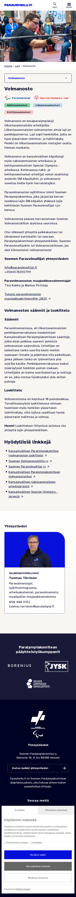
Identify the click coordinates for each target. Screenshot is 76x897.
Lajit (17, 66)
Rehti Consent (23, 889)
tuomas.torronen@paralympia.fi (31, 606)
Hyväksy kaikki (38, 855)
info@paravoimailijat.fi (20, 267)
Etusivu (8, 66)
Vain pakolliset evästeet (38, 866)
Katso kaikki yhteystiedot (30, 768)
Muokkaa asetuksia (38, 877)
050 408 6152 (19, 602)
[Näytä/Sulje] (66, 78)
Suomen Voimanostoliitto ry (28, 461)
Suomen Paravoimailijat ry (27, 466)
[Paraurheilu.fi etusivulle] (18, 5)
